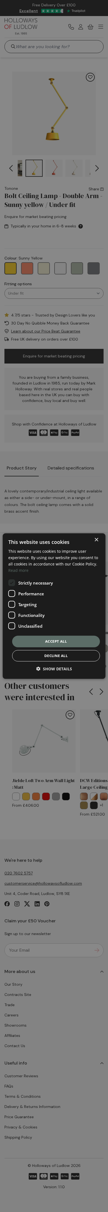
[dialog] (54, 606)
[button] (54, 669)
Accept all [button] (56, 641)
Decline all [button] (56, 655)
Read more (18, 570)
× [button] (96, 540)
